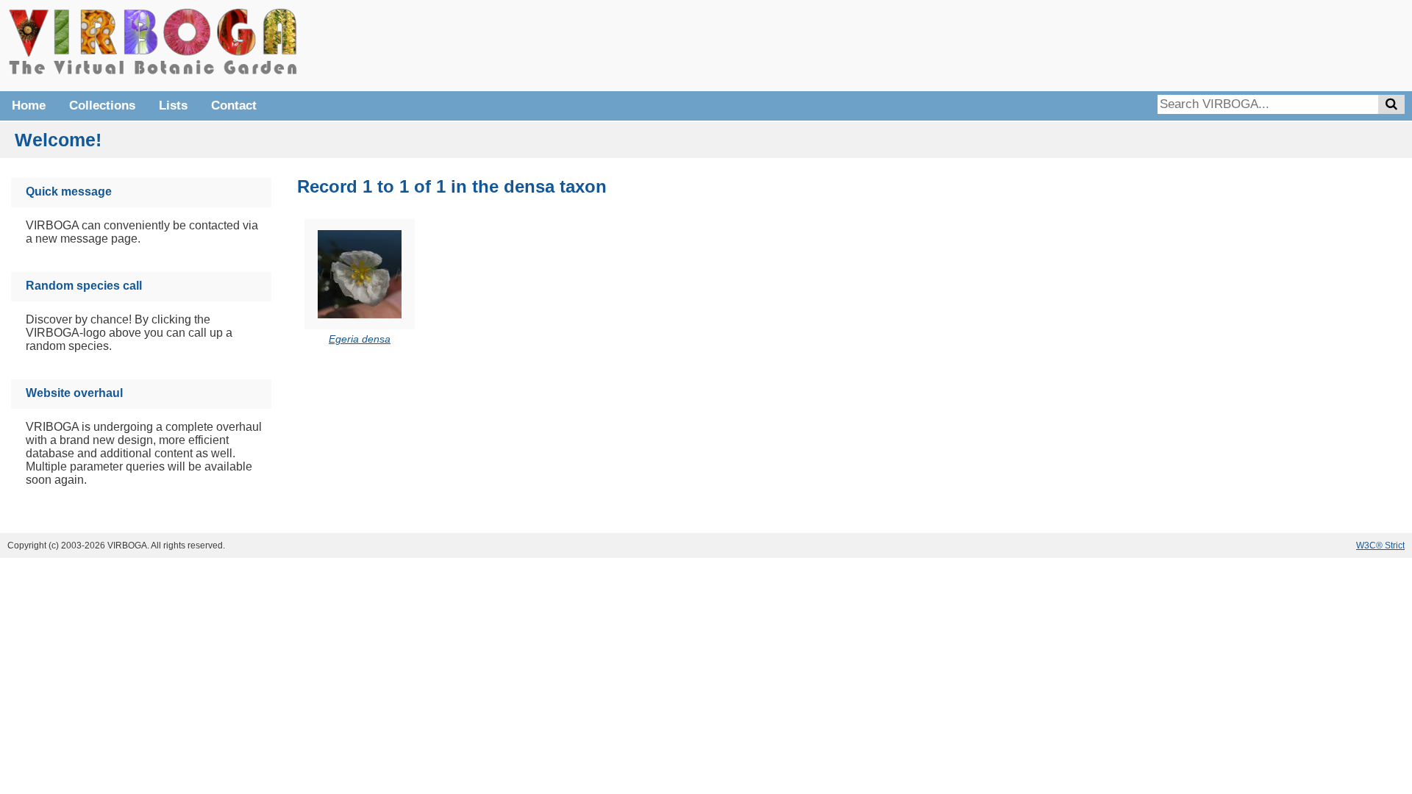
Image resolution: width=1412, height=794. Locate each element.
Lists (173, 105)
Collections (102, 105)
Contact (234, 105)
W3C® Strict (1380, 545)
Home (29, 105)
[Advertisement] (1184, 44)
